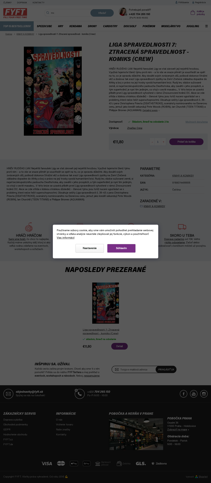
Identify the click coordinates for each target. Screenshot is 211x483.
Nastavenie (90, 248)
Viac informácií (65, 238)
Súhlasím (121, 248)
